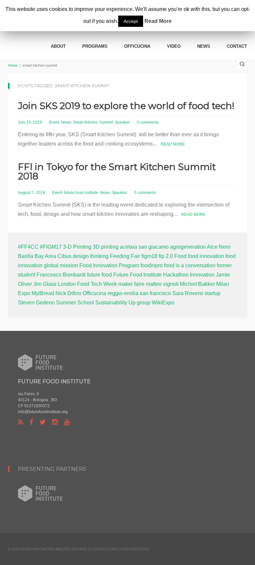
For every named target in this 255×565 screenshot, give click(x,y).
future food (99, 275)
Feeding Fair (125, 256)
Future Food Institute (137, 275)
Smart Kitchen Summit (93, 122)
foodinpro (151, 265)
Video (174, 46)
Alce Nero (218, 247)
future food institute (81, 192)
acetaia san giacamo (144, 247)
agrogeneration (188, 247)
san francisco (155, 293)
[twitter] (43, 422)
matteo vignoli (162, 284)
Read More (173, 144)
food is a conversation (189, 265)
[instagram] (55, 422)
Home (13, 65)
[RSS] (20, 422)
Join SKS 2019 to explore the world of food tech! (126, 105)
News (203, 46)
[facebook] (31, 422)
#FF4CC (28, 247)
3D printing (106, 247)
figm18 (149, 256)
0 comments (148, 122)
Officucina (137, 46)
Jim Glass (44, 284)
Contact (237, 46)
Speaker (122, 122)
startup (212, 293)
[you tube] (67, 422)
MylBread (43, 293)
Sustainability (111, 302)
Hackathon (176, 275)
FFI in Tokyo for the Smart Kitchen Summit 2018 (117, 171)
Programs (95, 46)
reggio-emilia (123, 293)
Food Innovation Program (109, 265)
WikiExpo (163, 302)
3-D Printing (77, 247)
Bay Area (45, 256)
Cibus (64, 256)
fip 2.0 (166, 256)
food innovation (206, 256)
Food (180, 256)
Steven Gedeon (36, 302)
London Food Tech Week (87, 284)
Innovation (202, 275)
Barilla (25, 256)
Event (54, 122)
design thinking (91, 256)
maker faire (131, 284)
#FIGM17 (51, 247)
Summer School (75, 302)
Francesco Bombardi (61, 275)
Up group (139, 302)
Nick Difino (68, 293)
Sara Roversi (187, 293)
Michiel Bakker (197, 284)
